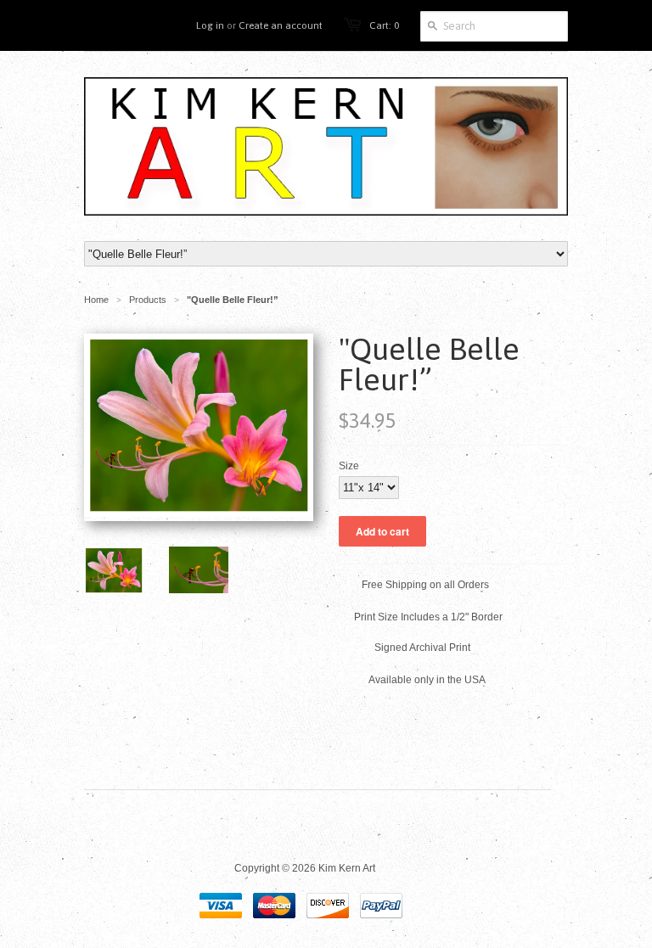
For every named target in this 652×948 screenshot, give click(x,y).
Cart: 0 (384, 25)
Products (147, 299)
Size (349, 466)
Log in (210, 25)
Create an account (281, 25)
